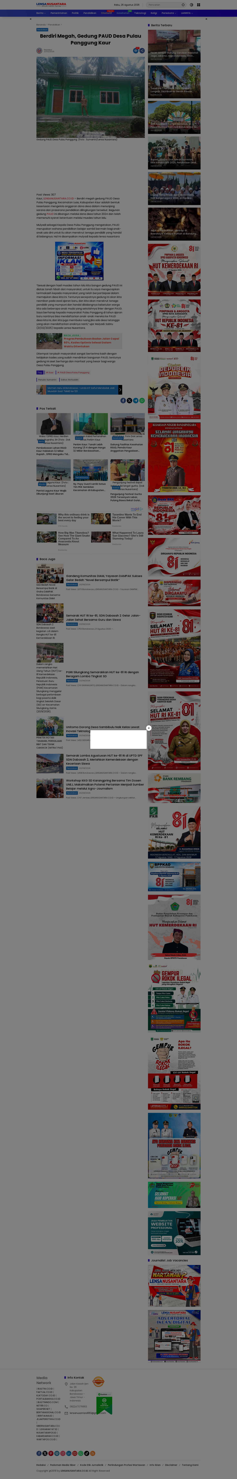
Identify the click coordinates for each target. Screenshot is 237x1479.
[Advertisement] (118, 739)
